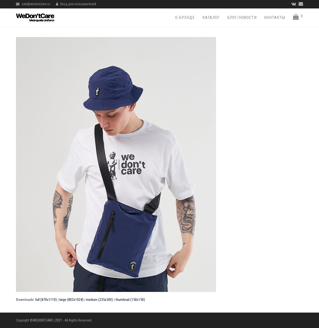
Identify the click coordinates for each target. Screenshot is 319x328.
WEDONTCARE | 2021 (47, 320)
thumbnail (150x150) (130, 299)
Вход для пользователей (78, 4)
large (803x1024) (71, 299)
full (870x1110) (46, 299)
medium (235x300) (99, 299)
